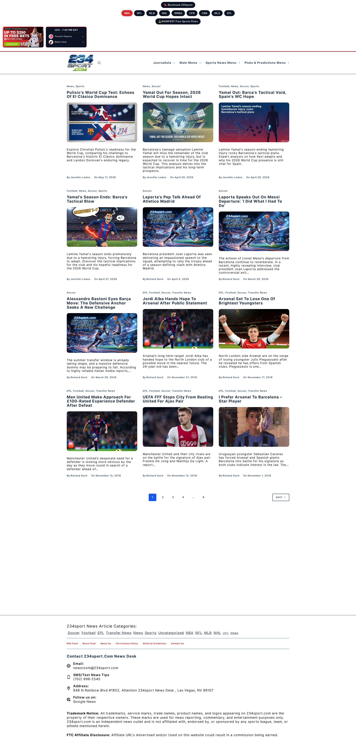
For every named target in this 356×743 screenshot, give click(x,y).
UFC (226, 633)
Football (224, 86)
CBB (204, 13)
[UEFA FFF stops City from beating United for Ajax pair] (178, 427)
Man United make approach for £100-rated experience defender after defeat (101, 401)
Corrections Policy (127, 643)
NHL (164, 13)
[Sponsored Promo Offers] (23, 37)
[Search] (99, 62)
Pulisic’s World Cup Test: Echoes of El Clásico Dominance (100, 94)
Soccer (156, 86)
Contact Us (177, 643)
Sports (80, 86)
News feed (89, 643)
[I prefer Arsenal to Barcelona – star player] (254, 427)
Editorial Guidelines (154, 643)
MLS (217, 13)
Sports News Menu (221, 63)
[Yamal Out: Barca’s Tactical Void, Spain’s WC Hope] (254, 122)
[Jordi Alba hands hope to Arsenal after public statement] (178, 329)
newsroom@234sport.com (95, 668)
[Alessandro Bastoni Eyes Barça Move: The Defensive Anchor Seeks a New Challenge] (102, 333)
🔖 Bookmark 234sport (178, 4)
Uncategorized (171, 633)
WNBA (178, 13)
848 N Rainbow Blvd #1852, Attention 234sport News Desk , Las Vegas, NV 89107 (143, 690)
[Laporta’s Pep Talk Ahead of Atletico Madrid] (178, 227)
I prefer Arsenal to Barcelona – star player (250, 399)
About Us (105, 643)
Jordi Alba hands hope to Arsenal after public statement (175, 300)
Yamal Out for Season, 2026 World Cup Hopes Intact (172, 94)
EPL (229, 13)
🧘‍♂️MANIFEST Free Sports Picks (178, 21)
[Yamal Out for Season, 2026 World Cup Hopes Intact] (178, 122)
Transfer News (181, 292)
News (70, 86)
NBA (127, 13)
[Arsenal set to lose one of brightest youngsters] (254, 329)
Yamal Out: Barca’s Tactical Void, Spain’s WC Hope (252, 94)
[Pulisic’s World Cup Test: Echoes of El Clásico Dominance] (102, 122)
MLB (152, 13)
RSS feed (72, 643)
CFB (192, 13)
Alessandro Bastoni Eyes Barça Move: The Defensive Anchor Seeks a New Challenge (99, 303)
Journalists (162, 63)
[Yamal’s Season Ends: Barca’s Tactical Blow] (102, 227)
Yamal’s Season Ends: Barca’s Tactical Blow (97, 199)
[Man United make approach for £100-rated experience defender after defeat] (102, 431)
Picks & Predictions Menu (265, 63)
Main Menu (188, 63)
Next (279, 497)
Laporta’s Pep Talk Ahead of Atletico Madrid (172, 199)
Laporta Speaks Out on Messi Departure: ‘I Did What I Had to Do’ (250, 201)
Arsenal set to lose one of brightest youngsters (247, 300)
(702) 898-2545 (86, 679)
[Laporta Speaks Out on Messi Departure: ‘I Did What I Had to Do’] (254, 231)
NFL (139, 13)
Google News (84, 702)
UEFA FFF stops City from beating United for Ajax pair (178, 399)
